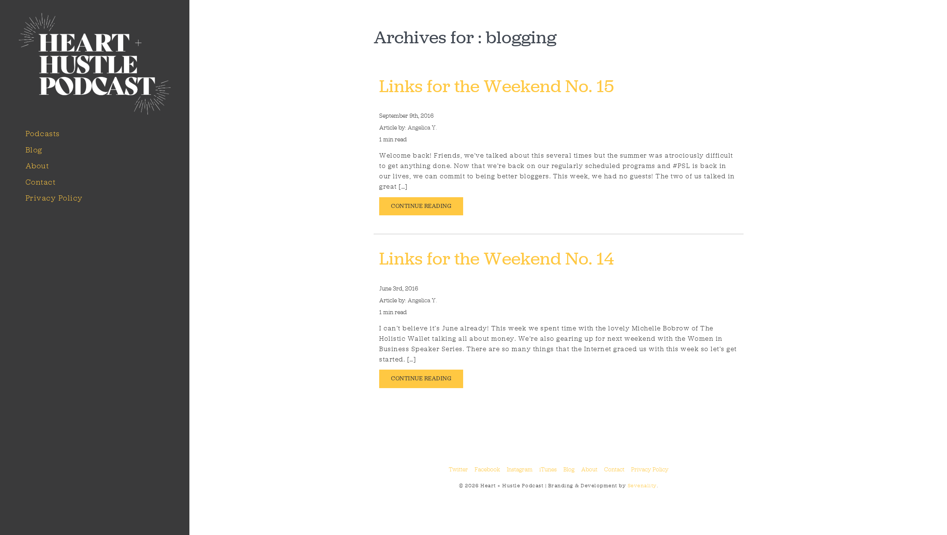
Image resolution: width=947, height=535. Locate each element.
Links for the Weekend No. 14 (496, 258)
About (37, 166)
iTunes (548, 469)
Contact (41, 182)
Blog (34, 150)
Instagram (520, 469)
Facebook (487, 469)
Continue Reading (421, 206)
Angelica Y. (422, 127)
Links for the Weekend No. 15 (496, 86)
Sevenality (642, 485)
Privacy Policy (54, 198)
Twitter (458, 469)
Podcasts (43, 133)
